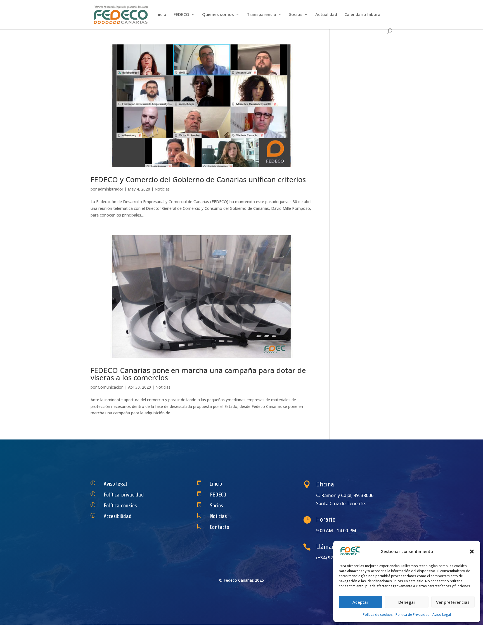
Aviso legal (115, 484)
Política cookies (120, 505)
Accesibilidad (118, 516)
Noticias (162, 189)
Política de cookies (378, 614)
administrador (110, 189)
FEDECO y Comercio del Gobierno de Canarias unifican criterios (198, 179)
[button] (472, 551)
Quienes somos (218, 14)
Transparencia (261, 14)
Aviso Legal (441, 614)
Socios (295, 14)
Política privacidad (124, 494)
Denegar (406, 602)
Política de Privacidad (413, 614)
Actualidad (326, 14)
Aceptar (360, 602)
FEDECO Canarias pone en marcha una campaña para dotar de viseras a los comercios (198, 373)
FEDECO (181, 14)
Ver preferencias (453, 602)
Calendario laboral (363, 14)
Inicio (160, 14)
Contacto (219, 527)
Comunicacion (111, 387)
